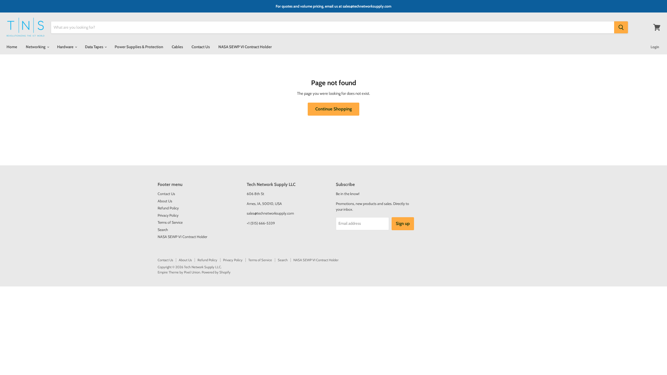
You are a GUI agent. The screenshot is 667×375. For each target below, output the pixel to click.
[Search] (621, 27)
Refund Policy (168, 208)
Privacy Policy (168, 215)
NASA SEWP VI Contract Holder (245, 47)
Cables (177, 47)
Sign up (403, 223)
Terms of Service (170, 222)
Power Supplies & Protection (139, 47)
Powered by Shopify (216, 272)
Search (163, 229)
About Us (165, 201)
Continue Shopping (333, 108)
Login (655, 47)
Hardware (65, 47)
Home (12, 47)
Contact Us (201, 47)
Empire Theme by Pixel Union (179, 272)
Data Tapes (94, 47)
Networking (36, 47)
